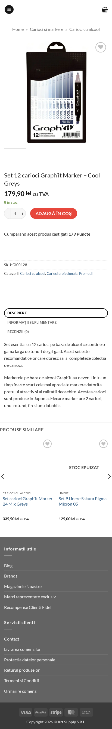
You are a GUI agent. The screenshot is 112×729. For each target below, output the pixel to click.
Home (18, 29)
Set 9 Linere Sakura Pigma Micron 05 (83, 501)
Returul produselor (22, 669)
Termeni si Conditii (21, 680)
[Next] (99, 92)
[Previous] (13, 92)
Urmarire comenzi (21, 691)
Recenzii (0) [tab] (18, 331)
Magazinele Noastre (23, 586)
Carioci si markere (46, 29)
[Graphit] (37, 253)
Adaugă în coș (54, 213)
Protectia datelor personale (29, 659)
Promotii (85, 273)
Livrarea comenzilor (22, 649)
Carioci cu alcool (84, 29)
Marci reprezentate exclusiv (30, 596)
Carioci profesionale (62, 273)
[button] (9, 9)
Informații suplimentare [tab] (32, 322)
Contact (11, 638)
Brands (10, 575)
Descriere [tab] (17, 313)
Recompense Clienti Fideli (28, 607)
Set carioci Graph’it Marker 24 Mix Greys (27, 501)
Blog (8, 565)
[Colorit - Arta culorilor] (56, 10)
